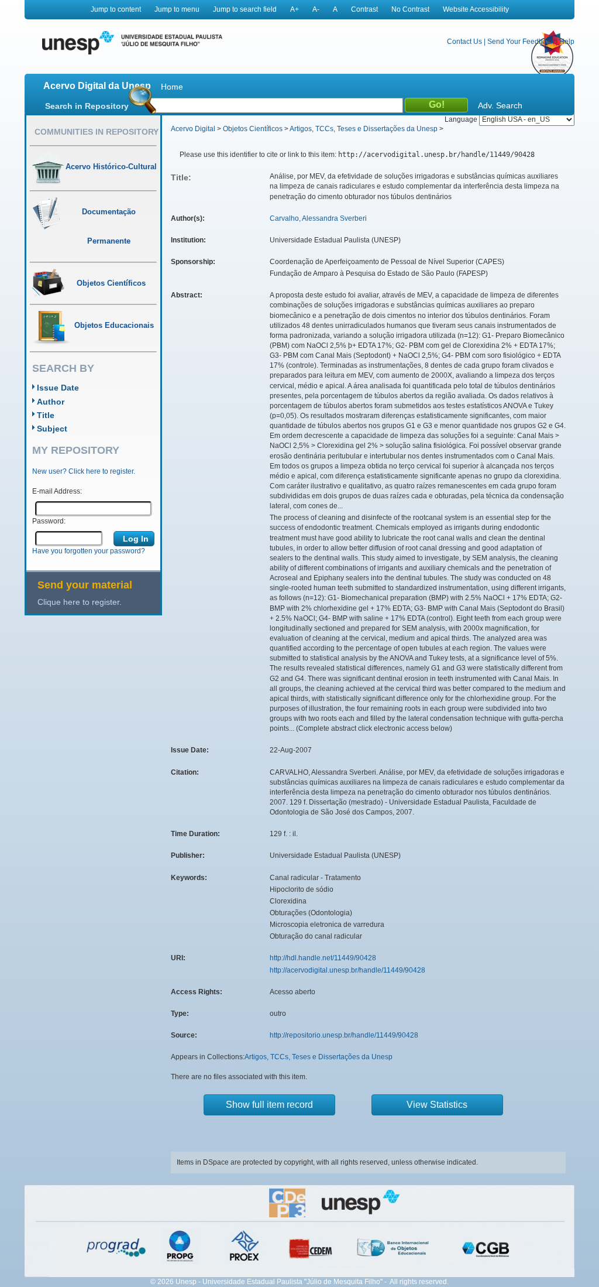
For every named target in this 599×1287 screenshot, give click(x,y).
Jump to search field (245, 9)
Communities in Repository (97, 131)
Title (45, 415)
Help (566, 41)
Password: (49, 521)
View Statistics (437, 1105)
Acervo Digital (193, 129)
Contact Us (464, 41)
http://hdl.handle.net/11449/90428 (323, 958)
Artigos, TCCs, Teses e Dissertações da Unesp (364, 129)
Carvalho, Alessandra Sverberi (318, 218)
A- (315, 9)
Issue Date (58, 387)
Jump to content (116, 9)
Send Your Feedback (520, 41)
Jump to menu (176, 9)
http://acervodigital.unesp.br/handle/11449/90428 (347, 970)
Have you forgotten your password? (88, 551)
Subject (52, 428)
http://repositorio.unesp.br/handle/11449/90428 (344, 1035)
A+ (294, 9)
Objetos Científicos (253, 129)
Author (50, 401)
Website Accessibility (476, 9)
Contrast (364, 9)
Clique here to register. (79, 602)
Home (172, 86)
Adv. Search (500, 105)
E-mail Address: (57, 491)
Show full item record (269, 1105)
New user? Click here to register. (83, 471)
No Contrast (410, 9)
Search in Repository (87, 106)
